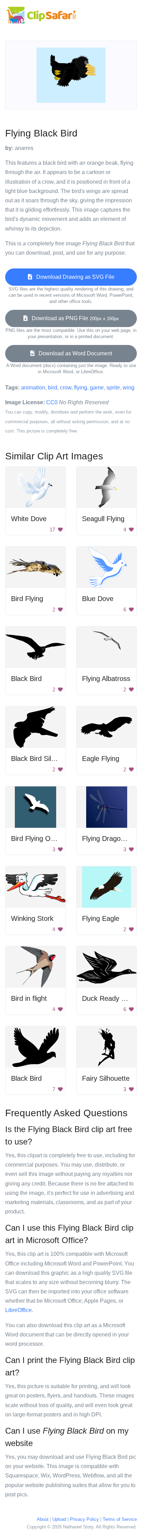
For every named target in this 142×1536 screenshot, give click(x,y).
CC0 (52, 402)
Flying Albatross (106, 678)
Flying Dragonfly (106, 838)
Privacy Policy (84, 1519)
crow (65, 387)
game (97, 387)
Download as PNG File (73, 318)
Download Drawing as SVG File (73, 277)
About (43, 1519)
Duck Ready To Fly (111, 998)
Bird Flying (27, 598)
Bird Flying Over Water (46, 838)
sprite (113, 387)
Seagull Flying (103, 518)
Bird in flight (29, 998)
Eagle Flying (100, 758)
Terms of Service (120, 1519)
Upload (59, 1519)
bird (52, 387)
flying (80, 387)
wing (128, 387)
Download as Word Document (73, 353)
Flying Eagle (100, 918)
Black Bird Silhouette (42, 758)
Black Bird (26, 678)
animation (33, 387)
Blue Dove (97, 598)
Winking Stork (32, 918)
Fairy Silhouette (106, 1078)
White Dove (29, 518)
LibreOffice (18, 1310)
